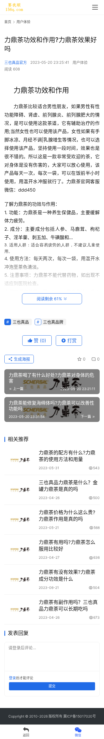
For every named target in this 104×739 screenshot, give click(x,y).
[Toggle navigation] (95, 7)
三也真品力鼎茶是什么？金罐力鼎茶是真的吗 (68, 486)
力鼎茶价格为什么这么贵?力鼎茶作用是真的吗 (67, 515)
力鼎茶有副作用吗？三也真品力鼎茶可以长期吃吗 (68, 605)
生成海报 (21, 358)
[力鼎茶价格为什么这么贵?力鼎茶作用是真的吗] (20, 519)
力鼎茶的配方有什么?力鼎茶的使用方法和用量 (67, 456)
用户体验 (80, 62)
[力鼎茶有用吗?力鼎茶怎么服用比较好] (20, 549)
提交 (52, 686)
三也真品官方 (15, 62)
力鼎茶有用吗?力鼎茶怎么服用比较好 (67, 545)
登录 (12, 678)
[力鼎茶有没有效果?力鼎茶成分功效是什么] (20, 579)
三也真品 (21, 321)
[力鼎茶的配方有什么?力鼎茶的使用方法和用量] (20, 459)
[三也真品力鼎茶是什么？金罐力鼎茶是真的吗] (20, 489)
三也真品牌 (53, 321)
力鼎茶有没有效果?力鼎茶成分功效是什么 (67, 575)
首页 (7, 22)
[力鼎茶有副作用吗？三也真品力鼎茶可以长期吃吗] (20, 609)
